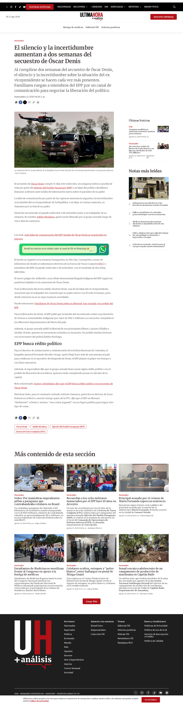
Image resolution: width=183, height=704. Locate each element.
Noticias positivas (110, 27)
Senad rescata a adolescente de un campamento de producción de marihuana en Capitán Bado (141, 571)
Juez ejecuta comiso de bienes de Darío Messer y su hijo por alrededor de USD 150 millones (141, 149)
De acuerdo (151, 700)
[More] (87, 6)
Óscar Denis (37, 183)
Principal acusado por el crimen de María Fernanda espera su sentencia (142, 500)
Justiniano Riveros (95, 528)
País (131, 127)
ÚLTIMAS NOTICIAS (39, 7)
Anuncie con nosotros (102, 621)
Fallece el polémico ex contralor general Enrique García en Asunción (149, 213)
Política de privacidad (39, 701)
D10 (106, 7)
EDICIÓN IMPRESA (164, 17)
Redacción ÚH (150, 156)
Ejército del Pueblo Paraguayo (50, 187)
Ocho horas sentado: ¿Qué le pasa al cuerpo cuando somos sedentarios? (149, 245)
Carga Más (91, 601)
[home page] (91, 16)
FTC (101, 263)
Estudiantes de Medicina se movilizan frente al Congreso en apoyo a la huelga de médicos (39, 571)
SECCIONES (79, 7)
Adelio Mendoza (46, 216)
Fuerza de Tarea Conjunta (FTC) (30, 432)
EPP (69, 187)
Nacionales (19, 41)
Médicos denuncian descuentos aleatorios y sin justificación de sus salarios (148, 224)
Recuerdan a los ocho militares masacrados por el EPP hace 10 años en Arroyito (91, 501)
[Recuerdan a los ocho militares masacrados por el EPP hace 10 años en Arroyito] (91, 478)
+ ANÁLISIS (96, 7)
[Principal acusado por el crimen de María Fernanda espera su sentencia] (144, 478)
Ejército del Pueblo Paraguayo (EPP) (68, 427)
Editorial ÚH (92, 27)
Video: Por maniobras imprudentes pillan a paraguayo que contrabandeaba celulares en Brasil (37, 501)
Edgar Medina (40, 523)
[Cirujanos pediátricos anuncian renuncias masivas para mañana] (163, 129)
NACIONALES (64, 7)
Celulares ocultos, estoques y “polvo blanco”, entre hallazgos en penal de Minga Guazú (90, 571)
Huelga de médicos (73, 27)
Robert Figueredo (147, 516)
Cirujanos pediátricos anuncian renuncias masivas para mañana (142, 131)
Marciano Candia (146, 594)
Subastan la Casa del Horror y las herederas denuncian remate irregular (150, 204)
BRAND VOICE (151, 7)
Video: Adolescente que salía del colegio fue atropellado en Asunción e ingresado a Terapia (150, 235)
